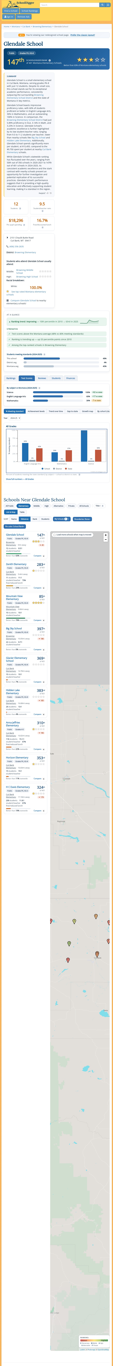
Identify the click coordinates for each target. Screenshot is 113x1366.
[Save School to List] (44, 556)
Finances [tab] (70, 378)
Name (14, 519)
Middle (37, 506)
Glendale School (15, 534)
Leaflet (82, 1349)
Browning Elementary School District (25, 96)
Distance (24, 519)
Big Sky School (38, 137)
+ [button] (106, 535)
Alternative (58, 506)
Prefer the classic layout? (82, 35)
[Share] (108, 5)
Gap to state (72, 411)
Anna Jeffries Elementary (13, 724)
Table (22, 512)
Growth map (87, 411)
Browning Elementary (25, 252)
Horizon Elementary (17, 757)
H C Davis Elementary (18, 787)
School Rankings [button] (30, 10)
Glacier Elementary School (16, 659)
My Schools (60, 519)
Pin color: (14, 526)
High (47, 506)
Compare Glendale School (23, 300)
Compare (37, 556)
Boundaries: (81, 519)
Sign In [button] (9, 16)
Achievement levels (36, 411)
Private (71, 506)
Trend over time (56, 411)
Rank (35, 519)
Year (6, 418)
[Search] (102, 5)
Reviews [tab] (42, 378)
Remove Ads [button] (24, 16)
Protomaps (91, 1349)
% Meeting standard (15, 411)
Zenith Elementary (16, 564)
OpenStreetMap (103, 1349)
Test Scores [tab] (26, 378)
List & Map (10, 512)
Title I (99, 506)
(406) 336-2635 (16, 246)
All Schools (84, 506)
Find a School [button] (10, 10)
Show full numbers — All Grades (20, 479)
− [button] (106, 539)
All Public (10, 506)
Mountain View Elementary (14, 598)
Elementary (24, 506)
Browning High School (27, 276)
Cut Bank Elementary (11, 573)
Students (45, 519)
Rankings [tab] (10, 378)
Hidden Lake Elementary (19, 140)
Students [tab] (56, 378)
